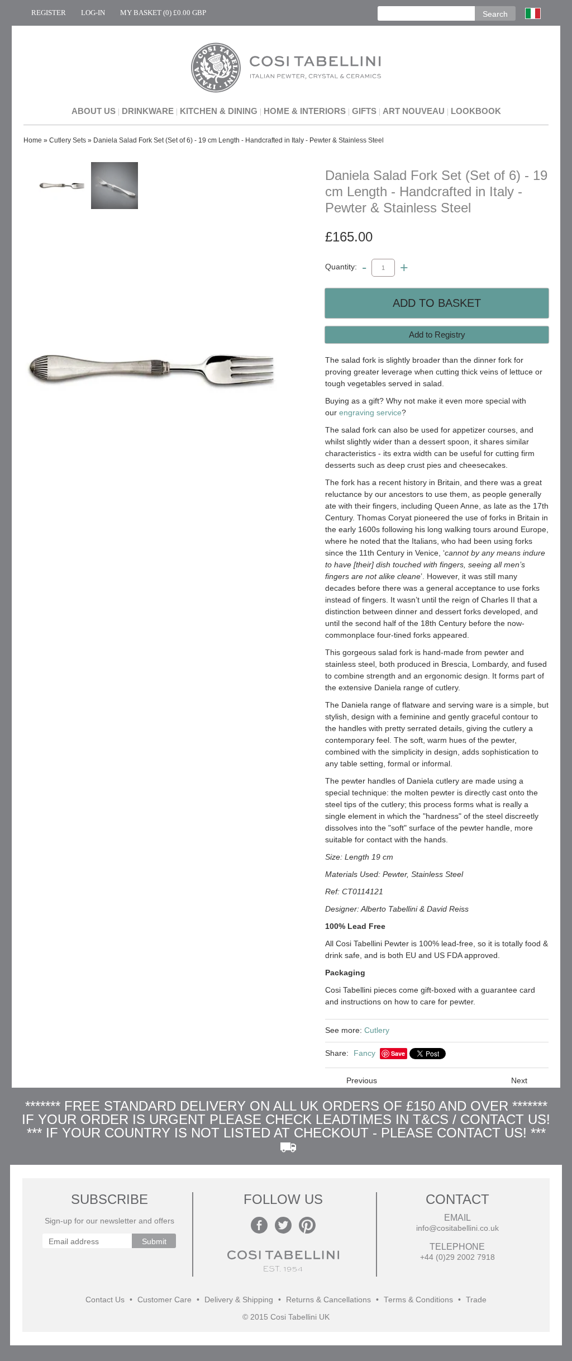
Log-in (93, 12)
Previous (361, 1080)
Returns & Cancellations (328, 1300)
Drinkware (148, 111)
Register (48, 12)
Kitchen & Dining (219, 111)
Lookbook (476, 111)
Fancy (364, 1053)
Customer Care (164, 1300)
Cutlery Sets (67, 140)
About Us (94, 111)
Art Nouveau (414, 111)
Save (398, 1053)
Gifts (364, 111)
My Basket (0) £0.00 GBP (163, 12)
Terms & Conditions (418, 1300)
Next (519, 1080)
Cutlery (376, 1030)
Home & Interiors (305, 111)
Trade (476, 1300)
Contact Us (105, 1300)
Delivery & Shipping (238, 1300)
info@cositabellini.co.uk (457, 1228)
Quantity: (341, 267)
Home (32, 140)
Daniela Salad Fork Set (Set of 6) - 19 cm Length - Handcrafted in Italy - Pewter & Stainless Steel (238, 140)
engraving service (370, 412)
